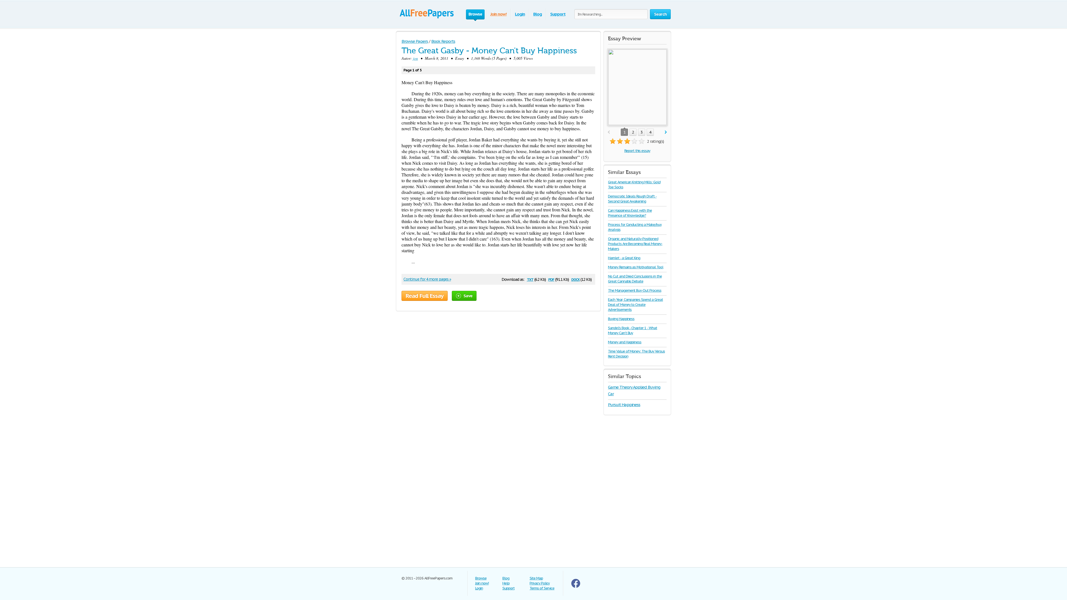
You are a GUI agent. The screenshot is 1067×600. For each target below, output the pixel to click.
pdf (551, 279)
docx (575, 279)
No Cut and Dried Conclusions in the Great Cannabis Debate (635, 279)
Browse (481, 578)
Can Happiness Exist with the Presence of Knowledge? (630, 213)
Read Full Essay (424, 295)
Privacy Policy (540, 583)
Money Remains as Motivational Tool (635, 267)
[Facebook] (575, 586)
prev (608, 132)
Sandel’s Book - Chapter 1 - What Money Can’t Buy (632, 330)
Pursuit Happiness (624, 404)
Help (506, 583)
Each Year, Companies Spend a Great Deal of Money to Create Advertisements (635, 304)
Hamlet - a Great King (624, 258)
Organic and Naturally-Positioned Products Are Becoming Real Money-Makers (635, 243)
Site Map (536, 578)
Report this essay (637, 150)
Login (520, 14)
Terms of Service (542, 588)
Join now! (498, 14)
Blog (537, 14)
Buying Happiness (621, 318)
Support (557, 14)
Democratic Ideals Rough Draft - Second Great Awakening (632, 199)
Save (467, 295)
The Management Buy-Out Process (634, 290)
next (666, 132)
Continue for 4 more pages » (427, 279)
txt (530, 279)
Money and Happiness (624, 342)
